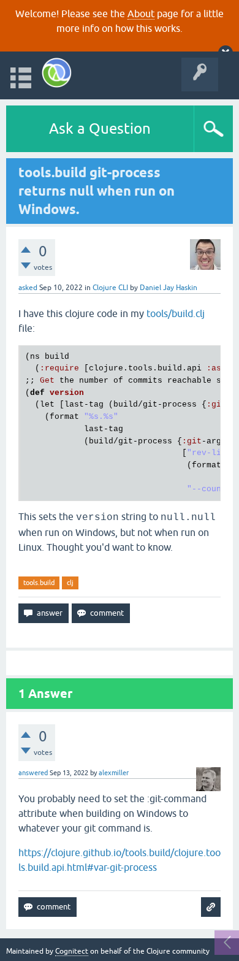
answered (33, 772)
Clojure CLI (110, 287)
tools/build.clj (175, 313)
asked (27, 287)
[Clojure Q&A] (57, 73)
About (140, 13)
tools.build (39, 582)
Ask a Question (100, 128)
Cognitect (71, 951)
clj (70, 582)
